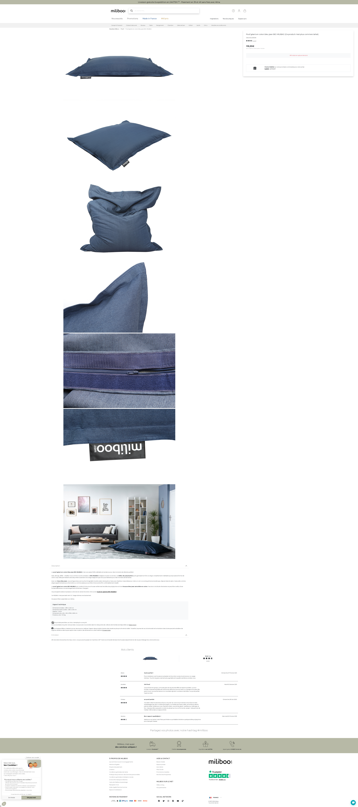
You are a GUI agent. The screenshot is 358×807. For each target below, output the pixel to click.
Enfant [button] (191, 25)
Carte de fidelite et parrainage (118, 782)
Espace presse (161, 764)
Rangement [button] (160, 25)
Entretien (55, 635)
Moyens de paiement (115, 767)
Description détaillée (251, 37)
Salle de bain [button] (181, 25)
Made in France (150, 18)
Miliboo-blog (160, 785)
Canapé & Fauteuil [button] (116, 25)
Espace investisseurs (115, 789)
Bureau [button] (143, 25)
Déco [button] (205, 25)
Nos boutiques (228, 19)
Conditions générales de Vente (118, 772)
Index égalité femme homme (118, 787)
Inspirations (214, 19)
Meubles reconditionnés (218, 25)
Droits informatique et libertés (118, 779)
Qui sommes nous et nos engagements (121, 762)
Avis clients (160, 767)
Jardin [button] (198, 25)
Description (55, 566)
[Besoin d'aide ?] (353, 802)
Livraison (111, 769)
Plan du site (160, 769)
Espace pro (242, 19)
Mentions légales (114, 764)
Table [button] (151, 25)
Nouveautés (117, 18)
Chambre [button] (170, 25)
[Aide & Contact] (233, 11)
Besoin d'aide (161, 762)
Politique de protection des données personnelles (124, 774)
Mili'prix (164, 18)
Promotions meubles (163, 772)
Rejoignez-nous (114, 784)
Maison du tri (132, 625)
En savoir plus (106, 630)
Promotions (132, 18)
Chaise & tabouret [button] (131, 25)
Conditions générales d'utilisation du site (121, 777)
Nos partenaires (161, 787)
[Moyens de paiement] (131, 800)
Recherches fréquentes (164, 774)
